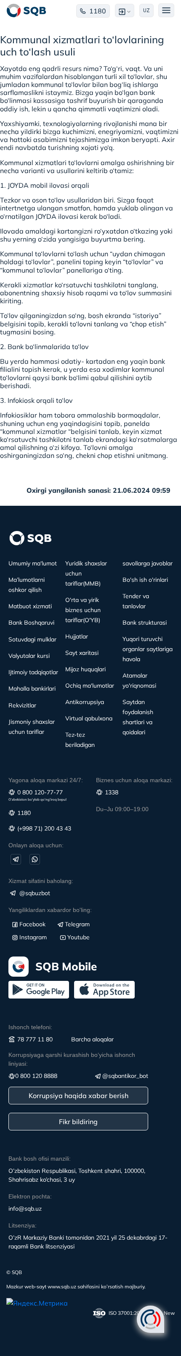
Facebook (32, 924)
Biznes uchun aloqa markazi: (134, 780)
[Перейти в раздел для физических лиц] (26, 10)
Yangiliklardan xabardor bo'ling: (50, 910)
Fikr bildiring (78, 1121)
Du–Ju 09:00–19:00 (122, 809)
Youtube (78, 937)
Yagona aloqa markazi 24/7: (45, 780)
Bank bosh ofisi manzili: (39, 1158)
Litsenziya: (22, 1225)
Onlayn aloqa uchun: (36, 845)
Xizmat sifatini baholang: (40, 881)
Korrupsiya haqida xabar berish (78, 1095)
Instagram (33, 937)
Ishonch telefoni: (30, 1027)
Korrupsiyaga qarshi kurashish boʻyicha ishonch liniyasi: (71, 1059)
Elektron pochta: (30, 1196)
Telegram (77, 924)
